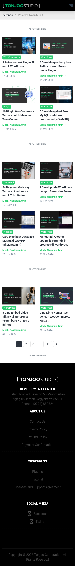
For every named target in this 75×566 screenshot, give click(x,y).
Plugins (37, 472)
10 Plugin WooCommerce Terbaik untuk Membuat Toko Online (18, 115)
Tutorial (37, 479)
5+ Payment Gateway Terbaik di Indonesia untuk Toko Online (15, 191)
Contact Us (37, 421)
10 (48, 344)
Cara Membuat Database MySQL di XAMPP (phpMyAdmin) (18, 240)
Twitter (40, 522)
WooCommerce (11, 57)
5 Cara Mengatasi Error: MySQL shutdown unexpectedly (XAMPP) (55, 115)
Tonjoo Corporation (47, 555)
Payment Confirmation (37, 445)
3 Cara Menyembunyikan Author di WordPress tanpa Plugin (55, 66)
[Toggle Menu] (71, 6)
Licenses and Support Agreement (37, 487)
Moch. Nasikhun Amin (14, 71)
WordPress (46, 57)
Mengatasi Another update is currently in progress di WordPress (54, 240)
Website (7, 231)
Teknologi (8, 182)
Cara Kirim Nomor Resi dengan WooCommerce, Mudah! (55, 316)
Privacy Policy (37, 429)
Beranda (7, 15)
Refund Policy (37, 437)
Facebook (40, 514)
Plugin (6, 106)
